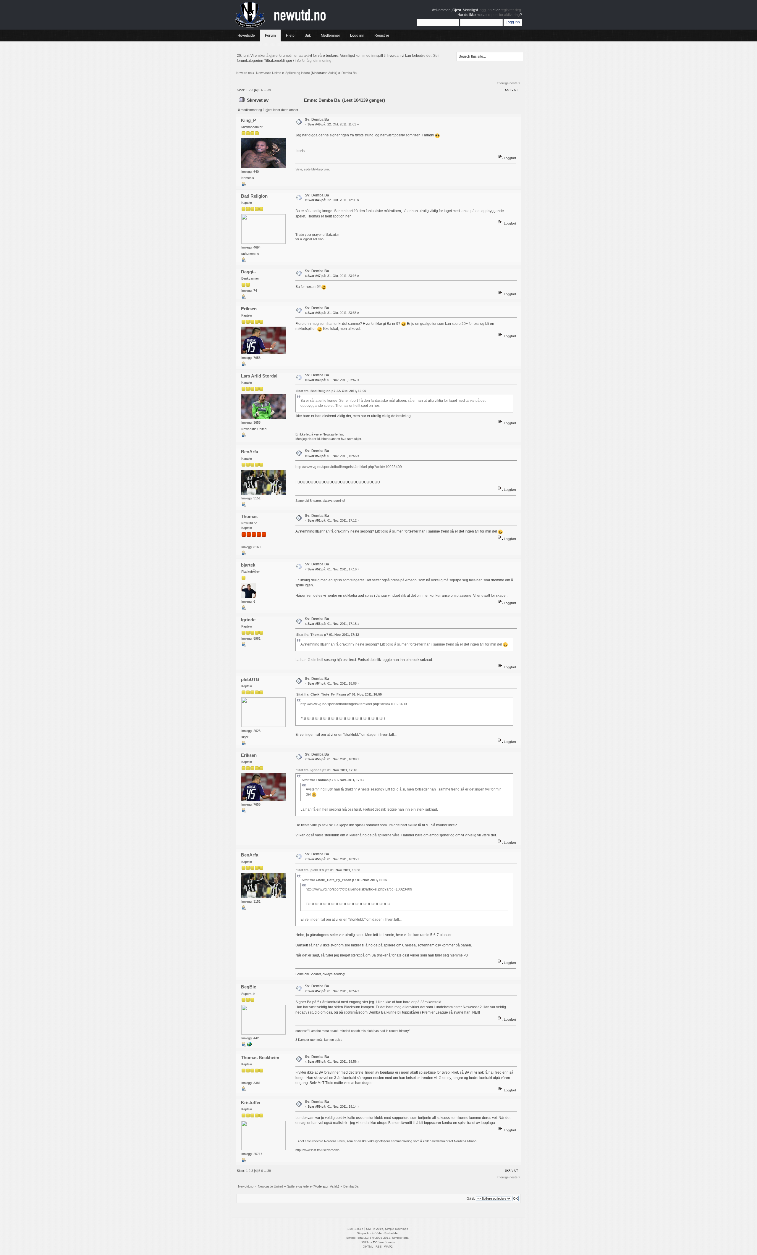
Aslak (332, 73)
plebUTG (250, 679)
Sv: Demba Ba (317, 119)
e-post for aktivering (504, 15)
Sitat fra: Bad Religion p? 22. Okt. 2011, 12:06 (331, 391)
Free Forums (386, 1242)
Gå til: (471, 1198)
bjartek (248, 564)
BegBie (248, 986)
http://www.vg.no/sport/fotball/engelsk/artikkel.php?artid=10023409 (348, 467)
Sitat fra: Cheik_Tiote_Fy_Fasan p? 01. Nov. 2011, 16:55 (339, 694)
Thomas (249, 516)
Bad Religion (254, 196)
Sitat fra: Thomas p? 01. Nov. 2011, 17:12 (327, 634)
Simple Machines (396, 1228)
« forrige (503, 83)
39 (269, 90)
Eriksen (249, 308)
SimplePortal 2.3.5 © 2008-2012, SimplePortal (377, 1237)
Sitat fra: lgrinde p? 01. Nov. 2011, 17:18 (326, 770)
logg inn (485, 10)
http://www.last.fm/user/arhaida (317, 1150)
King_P (248, 120)
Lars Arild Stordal (259, 375)
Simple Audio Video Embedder (378, 1233)
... (265, 90)
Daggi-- (248, 271)
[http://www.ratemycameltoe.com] (249, 1045)
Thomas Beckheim (260, 1057)
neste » (514, 83)
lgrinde (248, 619)
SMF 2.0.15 (355, 1228)
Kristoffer (251, 1102)
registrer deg (511, 10)
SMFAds (366, 1242)
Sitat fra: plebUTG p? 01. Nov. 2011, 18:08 (328, 870)
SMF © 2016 (374, 1228)
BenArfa (249, 451)
